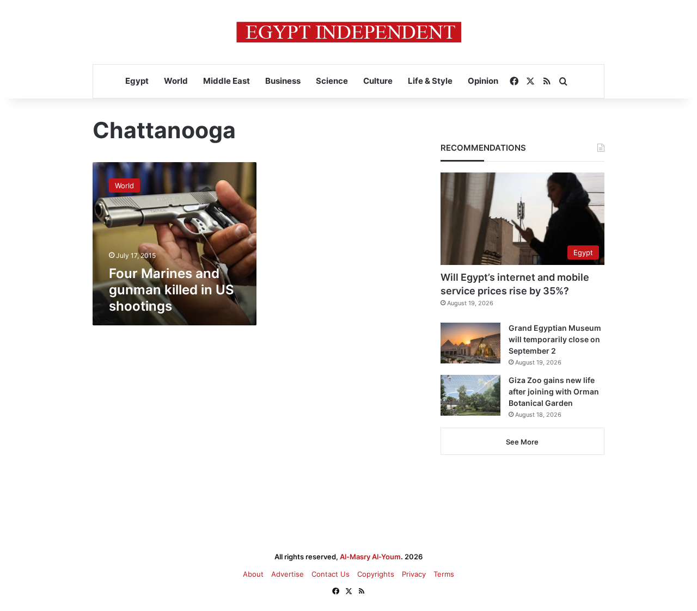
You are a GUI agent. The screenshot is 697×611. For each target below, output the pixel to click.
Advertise (287, 574)
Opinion (483, 81)
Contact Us (330, 574)
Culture (378, 81)
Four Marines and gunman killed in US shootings (171, 290)
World (176, 81)
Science (332, 81)
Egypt (137, 81)
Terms (443, 574)
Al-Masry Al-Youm (370, 556)
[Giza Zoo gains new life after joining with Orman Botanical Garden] (470, 395)
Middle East (226, 81)
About (253, 574)
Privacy (414, 574)
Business (283, 81)
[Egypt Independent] (348, 32)
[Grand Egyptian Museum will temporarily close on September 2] (470, 343)
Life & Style (430, 81)
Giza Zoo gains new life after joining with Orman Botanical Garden (554, 391)
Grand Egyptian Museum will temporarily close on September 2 (555, 339)
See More (522, 441)
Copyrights (375, 574)
